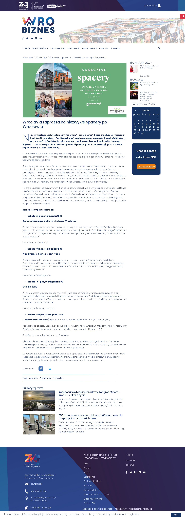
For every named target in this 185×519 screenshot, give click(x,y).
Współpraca (88, 48)
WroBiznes (28, 57)
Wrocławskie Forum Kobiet (97, 494)
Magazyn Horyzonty (93, 498)
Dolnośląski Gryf (91, 490)
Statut (87, 472)
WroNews (33, 378)
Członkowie (89, 476)
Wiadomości (39, 48)
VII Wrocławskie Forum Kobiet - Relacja (149, 67)
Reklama (130, 464)
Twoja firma (57, 48)
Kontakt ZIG (145, 76)
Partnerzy (88, 485)
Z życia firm (41, 57)
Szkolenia (130, 460)
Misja (86, 463)
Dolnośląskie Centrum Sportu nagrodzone (149, 84)
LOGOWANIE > (150, 5)
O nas (26, 48)
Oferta (103, 48)
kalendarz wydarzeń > (144, 104)
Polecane (73, 48)
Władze (87, 468)
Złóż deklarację (146, 166)
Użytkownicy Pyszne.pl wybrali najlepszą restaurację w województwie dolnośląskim (149, 96)
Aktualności (45, 378)
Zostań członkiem (92, 481)
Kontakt (115, 48)
